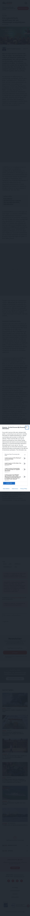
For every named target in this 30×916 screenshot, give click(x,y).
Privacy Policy (23, 488)
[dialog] (15, 458)
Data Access (15, 488)
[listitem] (15, 455)
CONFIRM (9, 483)
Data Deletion (6, 488)
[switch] (24, 458)
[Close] (27, 427)
